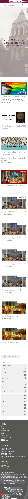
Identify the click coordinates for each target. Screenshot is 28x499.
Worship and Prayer (14, 372)
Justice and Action (14, 365)
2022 (14, 408)
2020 (14, 414)
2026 (14, 395)
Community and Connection (14, 375)
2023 (14, 405)
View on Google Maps (6, 468)
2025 (14, 398)
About (2, 428)
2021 (14, 411)
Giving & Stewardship (14, 391)
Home (2, 426)
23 (15, 356)
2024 (14, 401)
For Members (14, 368)
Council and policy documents (14, 387)
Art (14, 384)
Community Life (4, 435)
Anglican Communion (17, 494)
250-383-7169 (18, 1)
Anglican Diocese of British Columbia (15, 490)
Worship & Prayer (5, 430)
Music (14, 381)
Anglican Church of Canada (6, 494)
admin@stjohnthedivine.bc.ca (8, 451)
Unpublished (14, 378)
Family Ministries (5, 432)
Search (11, 1)
